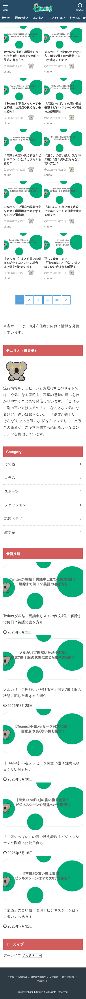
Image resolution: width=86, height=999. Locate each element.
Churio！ (41, 992)
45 (57, 300)
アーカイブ (12, 955)
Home (6, 17)
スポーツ (11, 491)
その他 (9, 464)
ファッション (57, 17)
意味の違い (21, 17)
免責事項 (42, 980)
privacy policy (38, 976)
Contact (54, 976)
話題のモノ (13, 519)
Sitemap (75, 17)
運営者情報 (68, 976)
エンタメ (38, 17)
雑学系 (9, 532)
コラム (9, 478)
